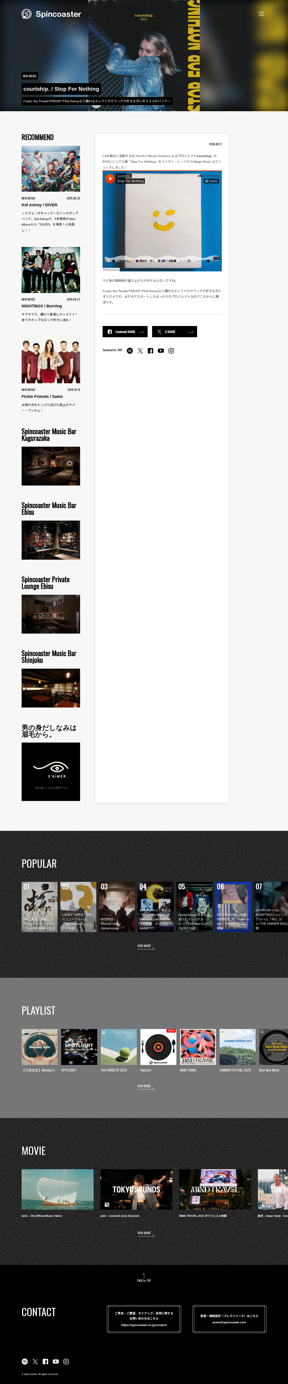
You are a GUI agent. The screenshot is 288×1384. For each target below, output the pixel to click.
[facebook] (150, 353)
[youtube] (160, 353)
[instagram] (171, 353)
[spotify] (129, 353)
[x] (140, 353)
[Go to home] (51, 13)
